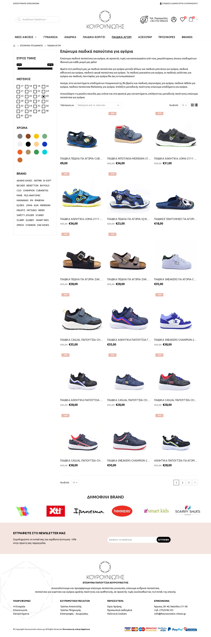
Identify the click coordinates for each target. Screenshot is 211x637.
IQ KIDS (20, 205)
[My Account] (174, 19)
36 (47, 105)
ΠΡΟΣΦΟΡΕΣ (167, 37)
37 (22, 110)
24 (47, 91)
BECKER (21, 185)
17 (22, 86)
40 (47, 110)
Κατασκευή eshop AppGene (76, 629)
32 (47, 101)
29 (22, 101)
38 (30, 110)
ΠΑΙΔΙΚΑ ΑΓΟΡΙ (122, 37)
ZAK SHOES (43, 225)
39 (39, 110)
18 (30, 86)
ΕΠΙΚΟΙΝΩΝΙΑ (33, 3)
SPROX (20, 225)
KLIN (36, 205)
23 (39, 91)
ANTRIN (38, 180)
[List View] (196, 104)
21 (22, 91)
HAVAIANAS (23, 200)
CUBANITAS (42, 190)
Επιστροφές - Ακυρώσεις (74, 613)
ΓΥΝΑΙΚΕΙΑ (51, 37)
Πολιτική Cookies (117, 613)
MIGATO (21, 210)
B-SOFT (47, 180)
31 (39, 101)
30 (30, 101)
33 (22, 105)
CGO (19, 190)
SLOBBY (30, 220)
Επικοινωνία (20, 610)
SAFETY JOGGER (25, 215)
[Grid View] (192, 104)
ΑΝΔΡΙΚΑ (70, 37)
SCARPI (20, 220)
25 (22, 96)
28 (47, 96)
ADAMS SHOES (24, 180)
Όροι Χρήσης (114, 606)
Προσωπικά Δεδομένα (119, 610)
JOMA (29, 205)
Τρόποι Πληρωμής (70, 610)
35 (39, 105)
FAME (19, 195)
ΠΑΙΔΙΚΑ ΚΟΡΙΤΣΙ (94, 37)
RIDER (41, 210)
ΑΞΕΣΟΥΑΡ (145, 37)
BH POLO (44, 185)
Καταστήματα (21, 613)
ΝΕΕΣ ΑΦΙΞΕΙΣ (24, 37)
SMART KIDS (42, 220)
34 (30, 105)
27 (39, 96)
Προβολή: (174, 105)
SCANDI (40, 215)
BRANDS (187, 37)
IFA (31, 200)
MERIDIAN (45, 205)
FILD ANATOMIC (32, 195)
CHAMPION (29, 190)
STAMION (30, 225)
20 (47, 86)
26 (30, 96)
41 (22, 115)
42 (30, 115)
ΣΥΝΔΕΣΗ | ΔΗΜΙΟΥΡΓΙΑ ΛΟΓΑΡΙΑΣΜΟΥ (180, 3)
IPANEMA (40, 200)
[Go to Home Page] (14, 45)
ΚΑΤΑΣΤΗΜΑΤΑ (20, 3)
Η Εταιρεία (19, 606)
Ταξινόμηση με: (67, 105)
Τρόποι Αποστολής (71, 606)
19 (39, 86)
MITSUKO (32, 210)
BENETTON (32, 185)
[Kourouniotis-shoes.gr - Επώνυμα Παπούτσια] (105, 19)
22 (30, 91)
